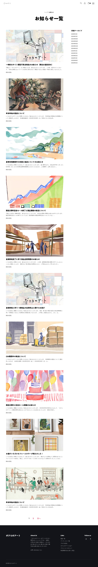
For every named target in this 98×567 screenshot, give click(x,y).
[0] (88, 3)
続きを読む (9, 72)
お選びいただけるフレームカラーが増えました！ (24, 454)
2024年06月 (74, 41)
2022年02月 (74, 63)
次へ (39, 518)
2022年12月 (74, 58)
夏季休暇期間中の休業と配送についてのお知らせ (24, 162)
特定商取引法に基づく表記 (67, 550)
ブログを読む (64, 543)
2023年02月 (74, 55)
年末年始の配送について (15, 113)
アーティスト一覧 (65, 541)
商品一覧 (63, 538)
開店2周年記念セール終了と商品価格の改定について (26, 210)
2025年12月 (74, 34)
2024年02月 (74, 48)
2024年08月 (74, 39)
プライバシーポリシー (66, 548)
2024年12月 (74, 36)
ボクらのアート (13, 536)
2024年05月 (74, 43)
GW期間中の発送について (16, 356)
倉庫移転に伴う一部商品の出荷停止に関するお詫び (25, 308)
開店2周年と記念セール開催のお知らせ (21, 405)
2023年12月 (74, 51)
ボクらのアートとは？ (66, 545)
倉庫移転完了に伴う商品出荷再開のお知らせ (23, 259)
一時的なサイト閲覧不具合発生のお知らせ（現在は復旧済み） (29, 65)
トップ (46, 12)
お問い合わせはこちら (36, 550)
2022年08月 (74, 60)
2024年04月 (74, 46)
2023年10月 (74, 53)
